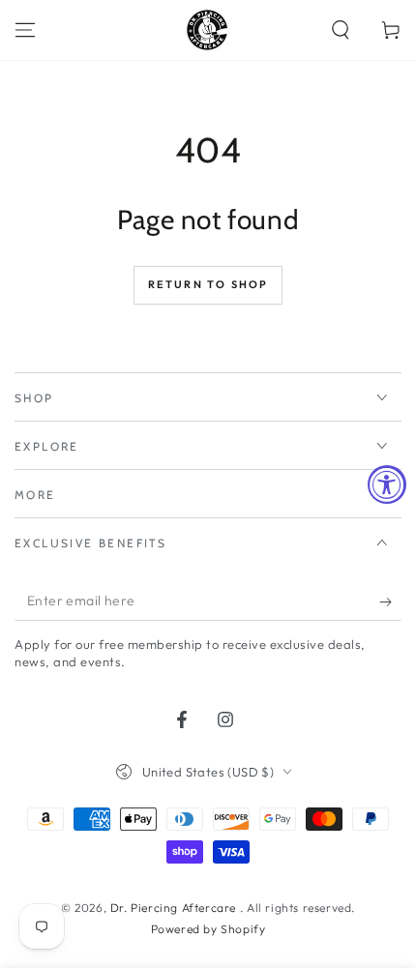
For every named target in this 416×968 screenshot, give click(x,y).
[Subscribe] (390, 601)
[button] (340, 30)
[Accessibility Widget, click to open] (387, 484)
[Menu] (25, 30)
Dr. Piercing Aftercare (175, 907)
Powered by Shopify (208, 929)
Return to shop (208, 284)
